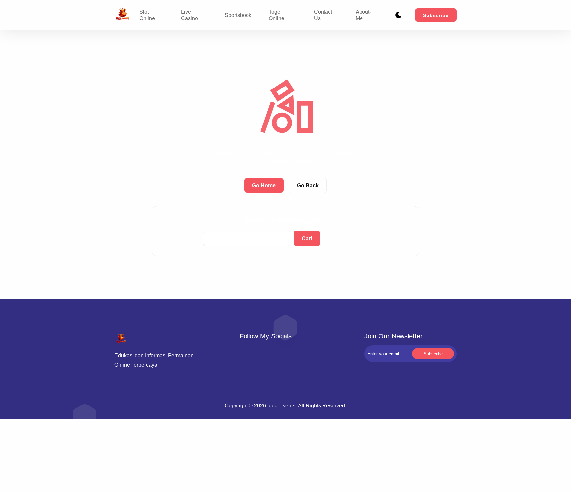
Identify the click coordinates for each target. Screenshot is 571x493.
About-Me (363, 14)
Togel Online (276, 14)
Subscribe (436, 15)
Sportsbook (238, 15)
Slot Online (147, 14)
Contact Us (323, 14)
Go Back (308, 185)
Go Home (264, 185)
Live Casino (189, 14)
